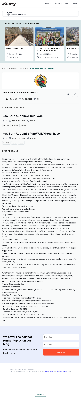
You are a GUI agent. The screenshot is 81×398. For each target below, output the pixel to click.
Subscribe (75, 4)
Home (4, 69)
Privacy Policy (49, 371)
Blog (66, 4)
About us (48, 4)
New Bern (24, 69)
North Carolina (14, 69)
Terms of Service (61, 371)
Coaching (58, 4)
